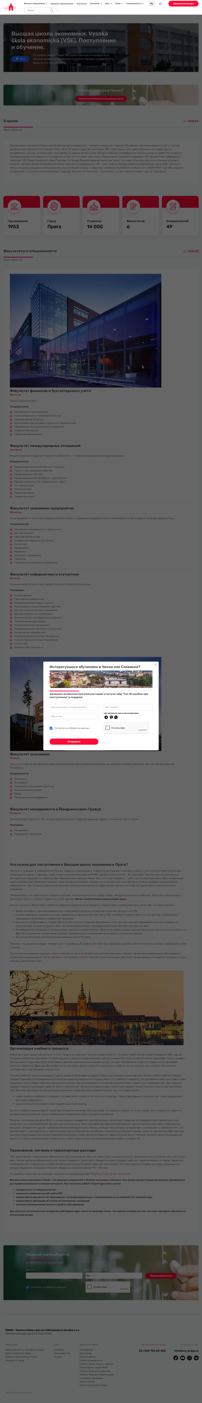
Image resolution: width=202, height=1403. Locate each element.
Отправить (74, 741)
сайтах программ (52, 957)
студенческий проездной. (115, 1173)
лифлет (84, 957)
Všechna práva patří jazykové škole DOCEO (28, 1333)
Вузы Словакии (87, 1357)
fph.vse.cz (16, 512)
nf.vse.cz (15, 758)
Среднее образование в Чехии (21, 1357)
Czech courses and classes (93, 1385)
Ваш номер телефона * (102, 1269)
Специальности (133, 4)
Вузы (117, 4)
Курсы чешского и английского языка (24, 1350)
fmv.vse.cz (16, 449)
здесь (122, 899)
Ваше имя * (37, 1269)
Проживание (86, 1350)
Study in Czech (87, 1381)
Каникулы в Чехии (14, 1360)
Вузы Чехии (86, 1353)
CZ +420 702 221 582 (152, 1350)
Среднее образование (62, 4)
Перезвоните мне (161, 1275)
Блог (107, 4)
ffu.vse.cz (15, 394)
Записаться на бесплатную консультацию (101, 98)
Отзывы (58, 1357)
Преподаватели (62, 1353)
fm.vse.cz (15, 813)
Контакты (95, 4)
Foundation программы (91, 1378)
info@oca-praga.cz (186, 1350)
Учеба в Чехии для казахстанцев (97, 1374)
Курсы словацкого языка (18, 1353)
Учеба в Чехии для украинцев (95, 1371)
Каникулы (82, 4)
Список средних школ (91, 1360)
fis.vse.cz (15, 578)
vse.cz (193, 121)
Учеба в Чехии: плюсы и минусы (96, 1364)
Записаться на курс (183, 3)
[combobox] (89, 1276)
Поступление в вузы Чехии (94, 1367)
